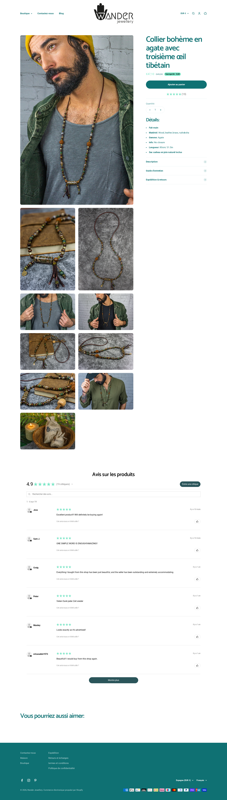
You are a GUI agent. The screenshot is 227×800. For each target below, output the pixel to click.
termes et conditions (58, 763)
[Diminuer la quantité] (150, 110)
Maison (24, 758)
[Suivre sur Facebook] (22, 780)
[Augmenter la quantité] (160, 110)
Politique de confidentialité (61, 768)
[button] (72, 484)
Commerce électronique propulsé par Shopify (63, 790)
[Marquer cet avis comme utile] (197, 521)
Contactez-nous (45, 13)
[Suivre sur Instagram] (28, 780)
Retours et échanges (58, 758)
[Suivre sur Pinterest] (35, 780)
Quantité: (150, 103)
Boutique (25, 13)
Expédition (53, 753)
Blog (61, 13)
